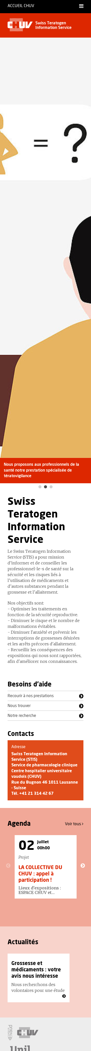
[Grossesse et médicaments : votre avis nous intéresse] (64, 996)
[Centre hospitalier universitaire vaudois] (27, 1032)
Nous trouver (19, 706)
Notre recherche (22, 716)
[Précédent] (8, 865)
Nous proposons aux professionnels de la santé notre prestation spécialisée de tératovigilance (41, 470)
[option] (45, 260)
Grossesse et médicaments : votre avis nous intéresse (36, 970)
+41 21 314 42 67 (36, 793)
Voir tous (73, 824)
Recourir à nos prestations (31, 696)
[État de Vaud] (10, 1032)
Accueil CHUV (21, 6)
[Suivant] (82, 865)
